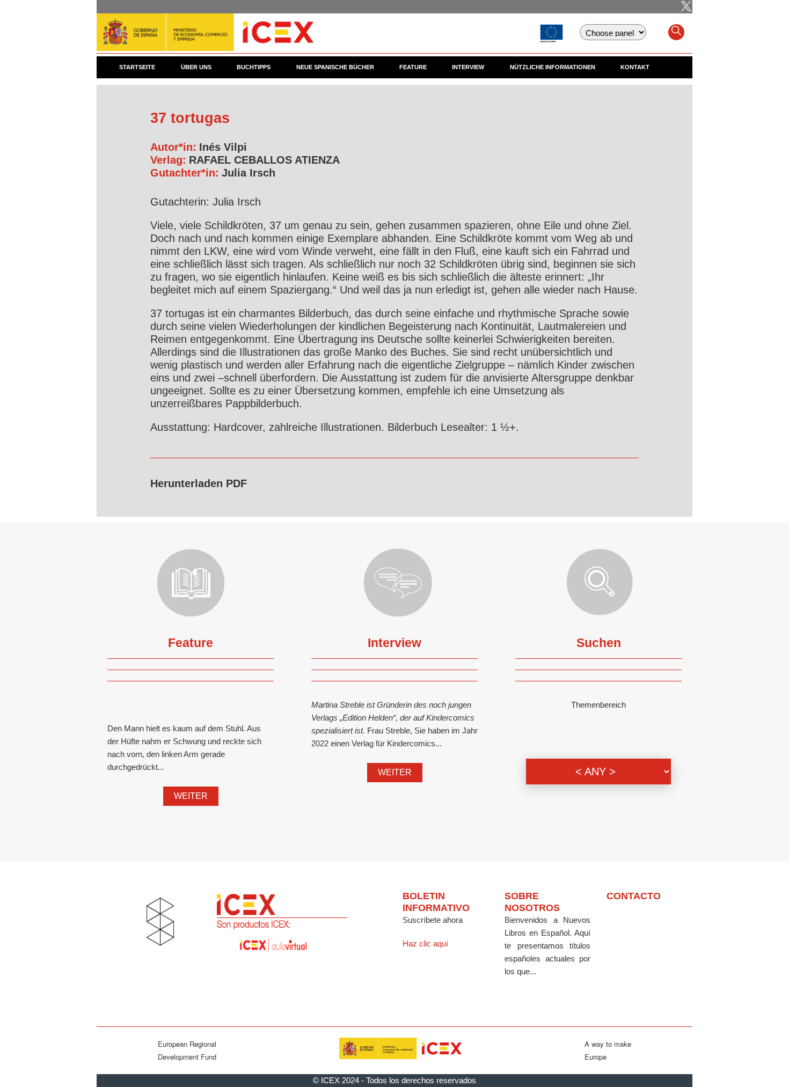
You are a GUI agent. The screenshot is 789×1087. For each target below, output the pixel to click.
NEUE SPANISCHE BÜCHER (335, 67)
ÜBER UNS (196, 67)
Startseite (137, 67)
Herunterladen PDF (198, 483)
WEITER (191, 795)
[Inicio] (205, 26)
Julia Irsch (248, 173)
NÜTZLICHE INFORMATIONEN (552, 67)
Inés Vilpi (223, 147)
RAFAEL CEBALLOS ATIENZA (264, 160)
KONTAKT (634, 67)
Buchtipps (254, 67)
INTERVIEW (468, 67)
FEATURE (413, 67)
